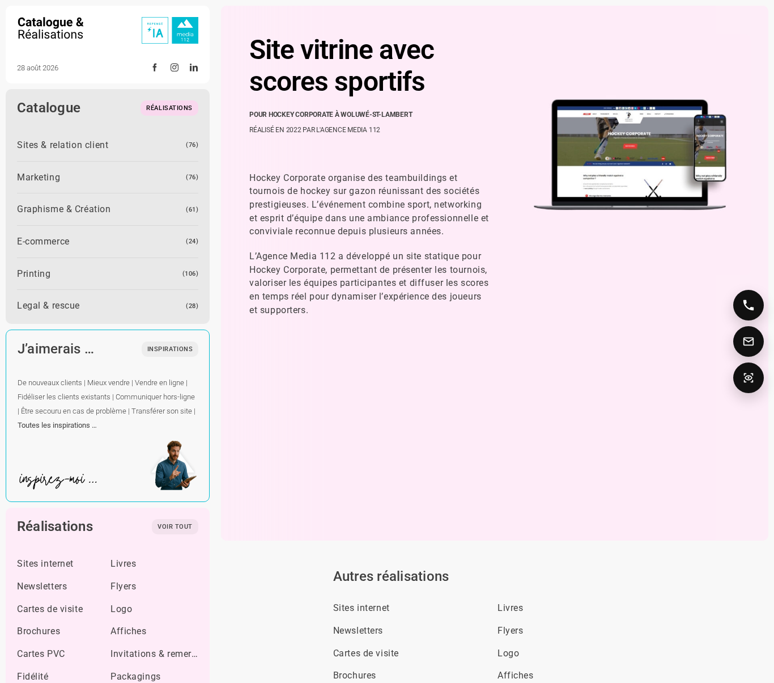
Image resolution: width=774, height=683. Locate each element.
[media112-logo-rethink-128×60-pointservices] (170, 21)
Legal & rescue (48, 305)
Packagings (135, 676)
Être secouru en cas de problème (73, 411)
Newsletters (42, 586)
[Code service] (748, 377)
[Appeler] (748, 305)
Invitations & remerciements (170, 653)
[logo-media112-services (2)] (51, 21)
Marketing (38, 177)
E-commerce (43, 241)
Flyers (123, 586)
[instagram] (175, 67)
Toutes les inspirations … (57, 425)
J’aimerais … (56, 349)
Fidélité (33, 676)
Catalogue (48, 108)
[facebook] (155, 67)
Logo (121, 609)
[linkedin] (194, 67)
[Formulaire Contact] (748, 341)
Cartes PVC (41, 653)
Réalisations (55, 526)
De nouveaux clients (50, 382)
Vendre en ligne (159, 382)
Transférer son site (161, 411)
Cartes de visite (50, 609)
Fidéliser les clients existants (64, 397)
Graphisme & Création (64, 209)
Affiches (128, 631)
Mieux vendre (108, 382)
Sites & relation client (62, 145)
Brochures (38, 631)
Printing (34, 273)
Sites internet (45, 563)
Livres (123, 563)
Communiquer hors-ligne (155, 397)
